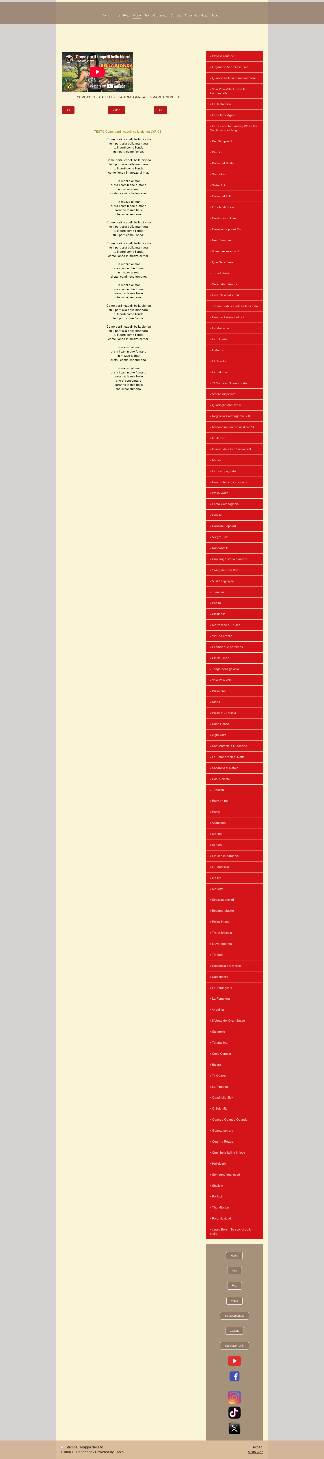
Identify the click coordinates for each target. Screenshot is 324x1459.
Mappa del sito (91, 1447)
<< (68, 110)
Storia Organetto (234, 1315)
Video (116, 110)
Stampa (71, 1447)
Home (234, 1255)
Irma (234, 1270)
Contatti (234, 1330)
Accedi (258, 1447)
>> (160, 110)
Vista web (255, 1452)
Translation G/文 (234, 1345)
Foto (234, 1285)
